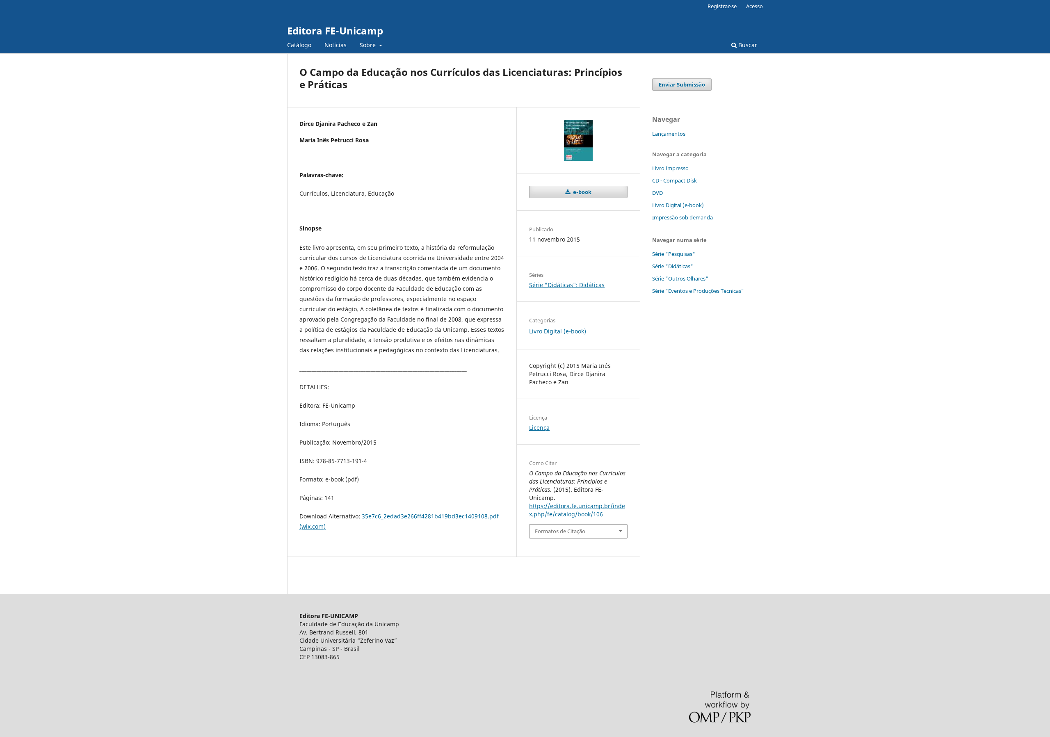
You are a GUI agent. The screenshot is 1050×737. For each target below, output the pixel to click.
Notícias (335, 45)
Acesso (754, 6)
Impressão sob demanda (682, 217)
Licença (539, 427)
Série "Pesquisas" (673, 254)
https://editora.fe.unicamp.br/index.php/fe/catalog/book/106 (577, 510)
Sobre (368, 45)
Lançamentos (668, 133)
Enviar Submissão (682, 84)
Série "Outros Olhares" (680, 278)
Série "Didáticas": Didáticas (567, 285)
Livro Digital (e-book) (557, 331)
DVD (657, 192)
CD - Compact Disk (674, 180)
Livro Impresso (670, 168)
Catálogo (299, 45)
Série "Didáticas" (672, 266)
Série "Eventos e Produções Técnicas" (698, 290)
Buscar (747, 45)
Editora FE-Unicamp (335, 30)
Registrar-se (722, 6)
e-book (581, 192)
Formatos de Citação (560, 531)
